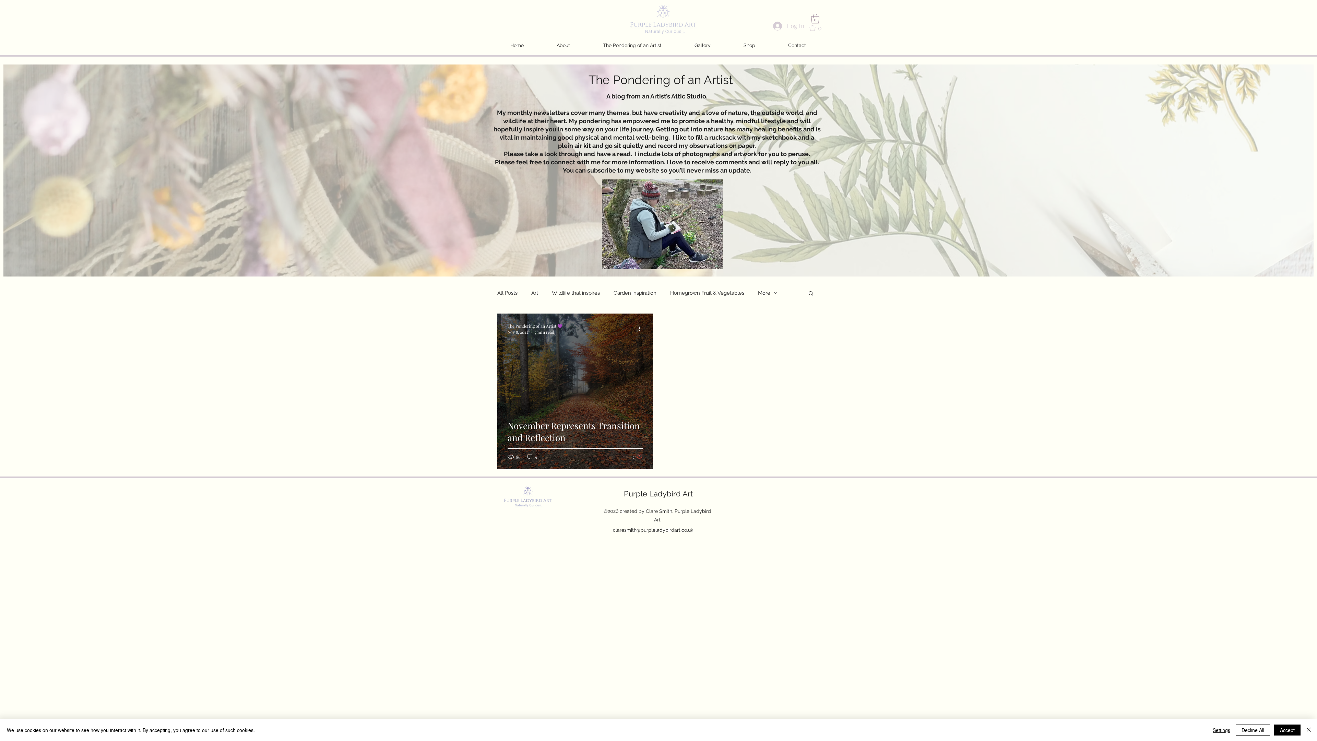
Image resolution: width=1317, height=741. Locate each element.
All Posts (507, 293)
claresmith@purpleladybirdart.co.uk (653, 530)
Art (534, 293)
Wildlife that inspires (576, 293)
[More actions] (642, 329)
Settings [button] (1221, 730)
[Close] (1309, 730)
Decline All (1253, 730)
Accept (1287, 730)
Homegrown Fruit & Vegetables (707, 293)
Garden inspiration (635, 293)
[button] (815, 19)
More (764, 293)
